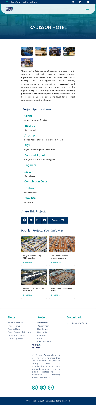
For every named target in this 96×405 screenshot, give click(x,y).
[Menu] (87, 9)
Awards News (14, 329)
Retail (39, 338)
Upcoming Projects (16, 335)
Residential (42, 335)
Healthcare (42, 329)
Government (43, 326)
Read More (27, 262)
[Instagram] (51, 387)
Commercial (43, 323)
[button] (24, 220)
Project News (14, 326)
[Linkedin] (43, 387)
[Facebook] (35, 387)
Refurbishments (44, 341)
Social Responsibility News (20, 332)
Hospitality (42, 332)
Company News (15, 338)
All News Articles (15, 323)
